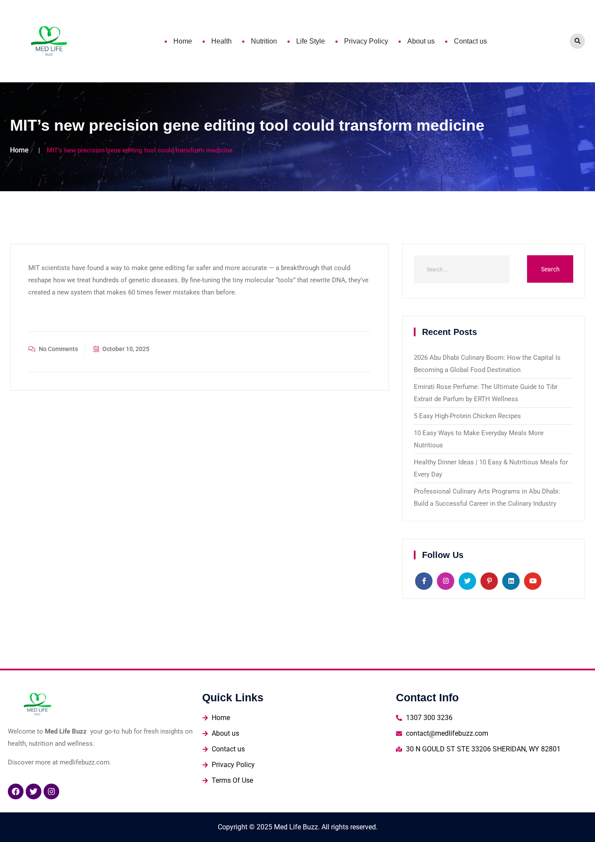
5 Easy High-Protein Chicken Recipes (467, 416)
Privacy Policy (366, 41)
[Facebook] (16, 791)
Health (221, 41)
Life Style (310, 41)
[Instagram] (51, 791)
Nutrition (264, 41)
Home (182, 41)
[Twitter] (33, 791)
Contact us (470, 41)
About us (421, 41)
